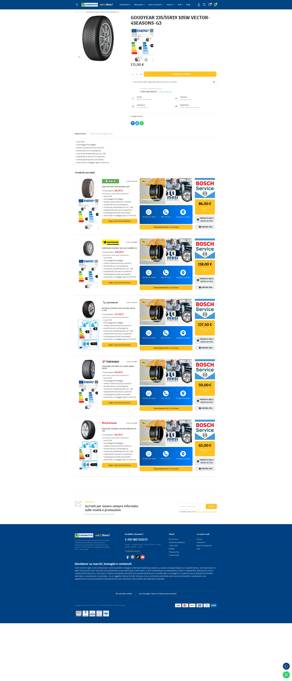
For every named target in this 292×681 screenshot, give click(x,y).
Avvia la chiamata (165, 92)
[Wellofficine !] (97, 5)
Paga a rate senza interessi (120, 221)
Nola (198, 549)
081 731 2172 (166, 217)
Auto (82, 12)
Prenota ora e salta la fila (207, 219)
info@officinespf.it (132, 551)
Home (76, 12)
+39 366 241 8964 (149, 217)
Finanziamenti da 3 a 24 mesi (166, 227)
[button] (79, 57)
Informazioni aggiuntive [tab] (101, 133)
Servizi (170, 5)
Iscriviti (211, 506)
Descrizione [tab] (80, 133)
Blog (188, 5)
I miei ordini (173, 546)
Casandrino (201, 542)
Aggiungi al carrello (181, 74)
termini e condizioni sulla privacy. (206, 512)
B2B (179, 5)
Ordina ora (206, 227)
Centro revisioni (154, 5)
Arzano (199, 539)
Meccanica (138, 5)
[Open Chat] (286, 666)
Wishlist (172, 549)
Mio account (173, 539)
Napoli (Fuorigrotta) (204, 546)
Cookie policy (174, 555)
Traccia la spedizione (177, 542)
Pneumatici (124, 5)
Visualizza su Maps (183, 217)
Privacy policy (174, 552)
